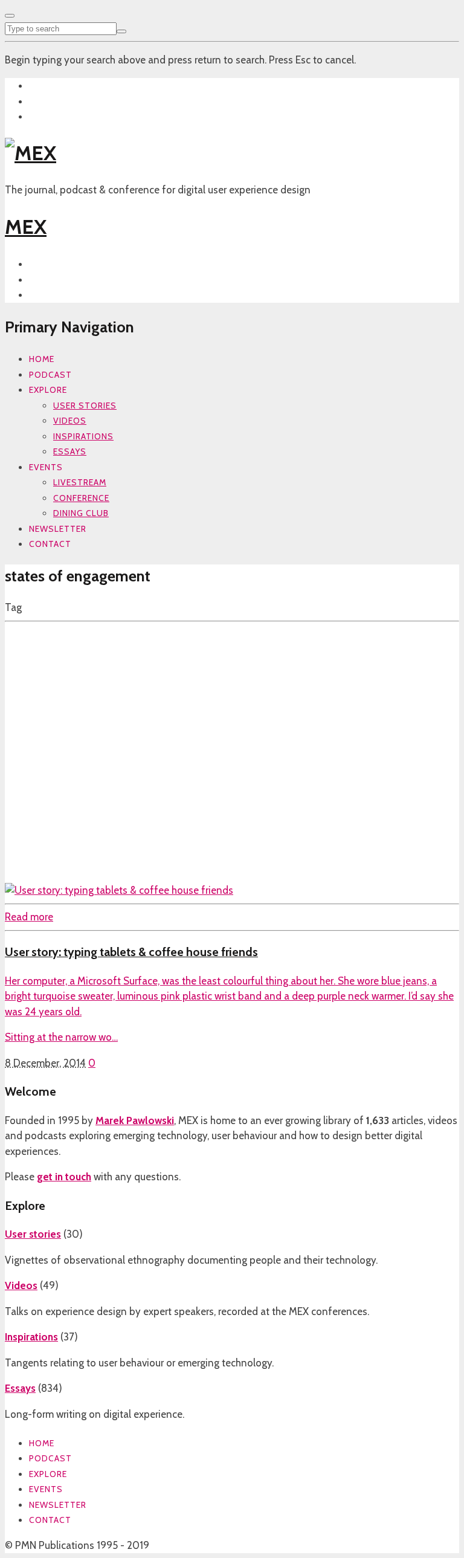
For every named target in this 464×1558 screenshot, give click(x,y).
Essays (69, 451)
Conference (81, 498)
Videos (69, 420)
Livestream (79, 482)
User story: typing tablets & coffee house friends (131, 952)
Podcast (50, 374)
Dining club (81, 513)
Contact (50, 543)
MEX (26, 226)
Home (41, 359)
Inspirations (83, 436)
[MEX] (30, 153)
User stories (85, 405)
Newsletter (57, 528)
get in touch (64, 1177)
